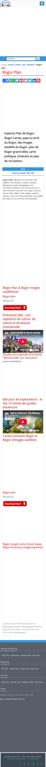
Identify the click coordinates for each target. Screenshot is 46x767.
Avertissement (33, 759)
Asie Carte (4, 675)
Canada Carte (15, 655)
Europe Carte (5, 662)
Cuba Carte (36, 655)
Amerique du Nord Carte (9, 648)
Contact (3, 688)
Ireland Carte (14, 668)
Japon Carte (34, 668)
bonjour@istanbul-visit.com (15, 699)
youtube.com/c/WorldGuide (12, 361)
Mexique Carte (26, 655)
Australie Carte (15, 682)
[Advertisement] (23, 31)
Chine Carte (39, 682)
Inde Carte (5, 682)
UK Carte (5, 668)
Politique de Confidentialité (16, 759)
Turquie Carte (24, 668)
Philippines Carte (27, 682)
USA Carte (5, 655)
